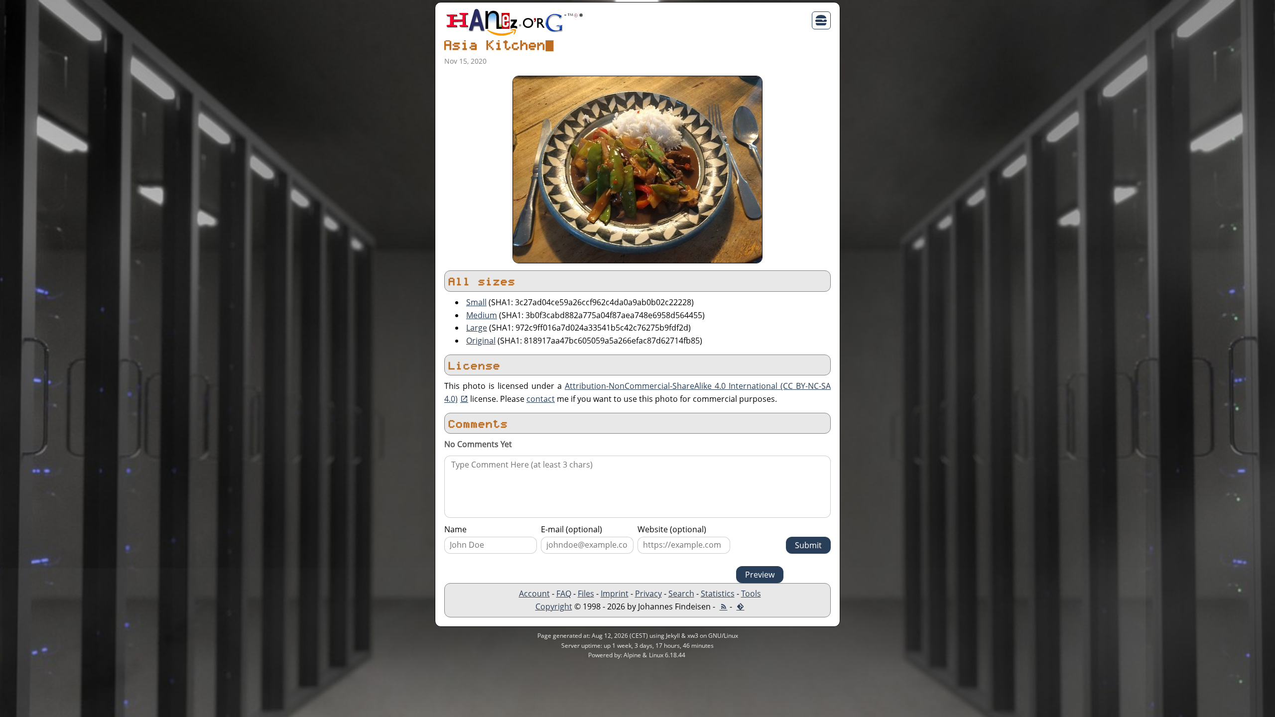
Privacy (648, 593)
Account (534, 593)
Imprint (615, 593)
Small (476, 302)
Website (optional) (672, 529)
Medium (481, 315)
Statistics (718, 593)
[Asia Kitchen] (637, 168)
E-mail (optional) (571, 529)
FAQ (563, 593)
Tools (751, 593)
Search (681, 593)
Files (586, 593)
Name (455, 529)
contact (540, 398)
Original (481, 340)
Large (476, 327)
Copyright (553, 606)
